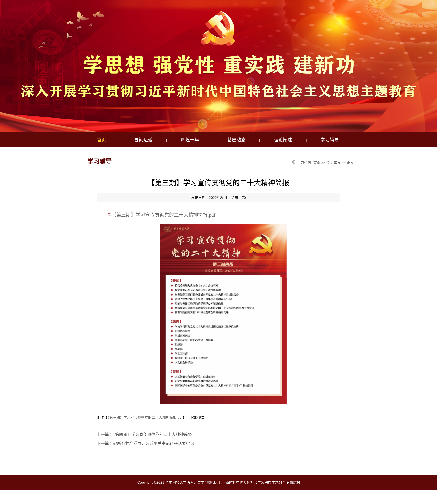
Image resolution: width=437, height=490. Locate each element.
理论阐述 (283, 139)
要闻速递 (143, 139)
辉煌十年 (190, 139)
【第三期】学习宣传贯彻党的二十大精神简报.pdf (163, 215)
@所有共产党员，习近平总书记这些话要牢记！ (147, 443)
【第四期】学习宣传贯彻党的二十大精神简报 (144, 434)
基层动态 (236, 139)
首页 (101, 139)
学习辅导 (329, 139)
